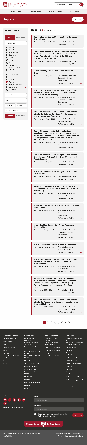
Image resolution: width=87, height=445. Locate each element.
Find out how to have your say (74, 339)
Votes (5, 344)
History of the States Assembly (31, 343)
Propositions (13, 77)
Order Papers (13, 74)
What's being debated (10, 339)
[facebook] (14, 400)
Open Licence (78, 433)
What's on (6, 353)
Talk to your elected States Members (72, 354)
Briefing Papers (14, 52)
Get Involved (75, 11)
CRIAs (11, 57)
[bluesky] (5, 400)
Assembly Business (15, 11)
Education (69, 369)
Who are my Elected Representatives (51, 343)
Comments (12, 55)
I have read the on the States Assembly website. (52, 415)
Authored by (10, 95)
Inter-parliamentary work (32, 382)
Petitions (69, 350)
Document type (11, 43)
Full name (37, 405)
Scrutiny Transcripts (15, 84)
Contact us (69, 389)
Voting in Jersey (71, 347)
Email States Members (52, 347)
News (5, 350)
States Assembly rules (31, 363)
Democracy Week (71, 361)
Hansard (11, 60)
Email (36, 396)
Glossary (27, 385)
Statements (13, 87)
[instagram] (5, 403)
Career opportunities (72, 386)
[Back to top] (83, 441)
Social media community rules (13, 407)
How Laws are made (30, 366)
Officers (47, 353)
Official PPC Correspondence (14, 66)
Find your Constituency (73, 358)
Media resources (71, 383)
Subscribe (78, 415)
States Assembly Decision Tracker (11, 357)
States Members (55, 11)
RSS (76, 19)
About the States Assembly (29, 339)
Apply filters (10, 37)
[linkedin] (19, 400)
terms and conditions (55, 414)
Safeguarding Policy (76, 436)
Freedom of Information (63, 433)
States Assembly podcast (74, 380)
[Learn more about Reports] (42, 29)
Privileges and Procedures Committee (32, 356)
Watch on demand (9, 347)
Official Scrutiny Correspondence (14, 71)
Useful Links (7, 436)
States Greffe (28, 377)
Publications (7, 361)
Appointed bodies (30, 369)
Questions (12, 79)
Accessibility (26, 433)
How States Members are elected (32, 348)
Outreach (69, 366)
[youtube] (23, 400)
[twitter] (9, 400)
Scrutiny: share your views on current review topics (74, 343)
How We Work (36, 11)
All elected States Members (51, 339)
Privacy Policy (63, 436)
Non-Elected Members (52, 350)
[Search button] (81, 4)
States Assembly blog (73, 377)
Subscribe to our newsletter (71, 373)
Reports (11, 82)
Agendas (12, 47)
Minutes (11, 63)
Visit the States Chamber (74, 364)
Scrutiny (6, 364)
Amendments (13, 50)
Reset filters (20, 37)
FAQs (26, 388)
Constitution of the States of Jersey (32, 352)
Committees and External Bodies (32, 373)
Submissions (13, 90)
